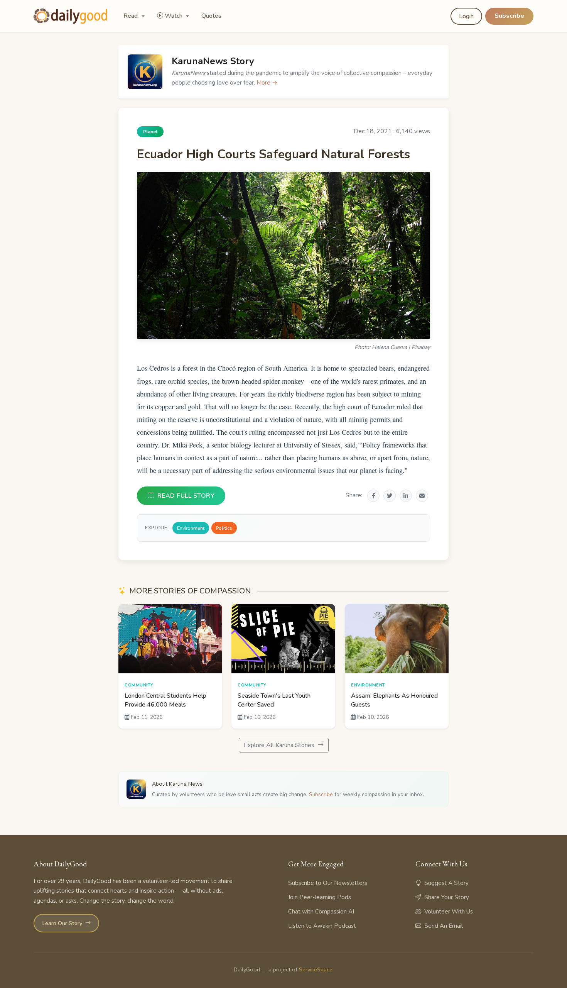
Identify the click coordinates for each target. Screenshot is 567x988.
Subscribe (509, 16)
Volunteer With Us (448, 911)
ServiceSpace (315, 969)
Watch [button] (174, 16)
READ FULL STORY (186, 495)
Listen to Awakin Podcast (322, 926)
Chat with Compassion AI (321, 911)
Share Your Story (446, 897)
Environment (190, 528)
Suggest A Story (446, 883)
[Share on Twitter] (389, 496)
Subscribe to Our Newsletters (327, 883)
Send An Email (443, 926)
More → (267, 82)
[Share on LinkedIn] (406, 496)
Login (466, 16)
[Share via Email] (422, 496)
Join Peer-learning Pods (319, 897)
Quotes (211, 16)
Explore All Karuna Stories (280, 745)
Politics (224, 528)
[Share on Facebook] (373, 496)
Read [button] (131, 16)
